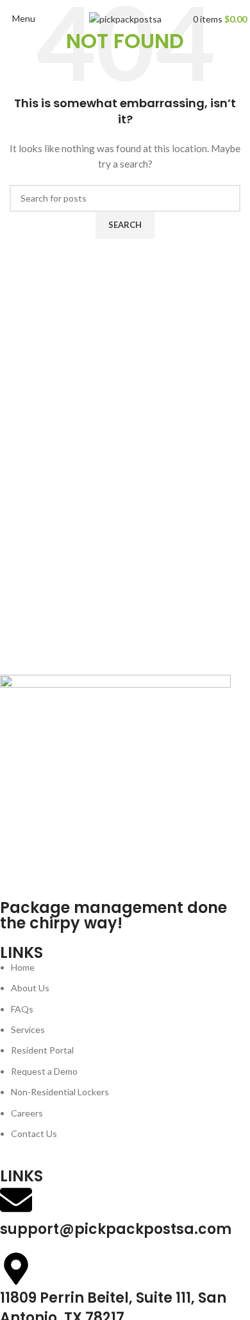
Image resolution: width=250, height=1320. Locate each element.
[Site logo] (125, 18)
